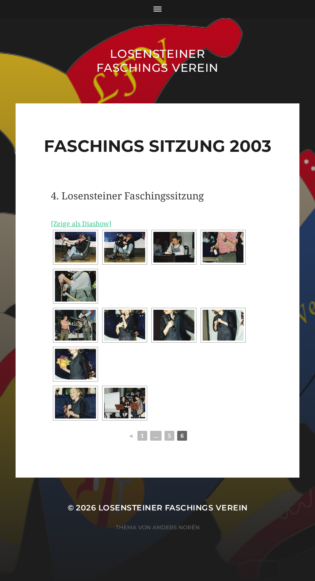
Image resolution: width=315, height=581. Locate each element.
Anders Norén (176, 527)
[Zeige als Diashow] (81, 224)
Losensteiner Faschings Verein (157, 61)
